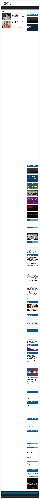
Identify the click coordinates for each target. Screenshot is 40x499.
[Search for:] (32, 11)
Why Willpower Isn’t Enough (17, 13)
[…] (24, 27)
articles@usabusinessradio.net (32, 222)
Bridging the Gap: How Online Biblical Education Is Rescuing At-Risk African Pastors (32, 361)
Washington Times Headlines (31, 402)
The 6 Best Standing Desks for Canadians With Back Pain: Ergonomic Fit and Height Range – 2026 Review (32, 281)
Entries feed (28, 464)
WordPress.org (28, 467)
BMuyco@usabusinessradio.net (30, 224)
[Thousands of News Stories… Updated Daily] (32, 350)
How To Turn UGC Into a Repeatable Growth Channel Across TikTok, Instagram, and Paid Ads (32, 270)
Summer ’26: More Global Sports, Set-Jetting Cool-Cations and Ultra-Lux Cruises (32, 427)
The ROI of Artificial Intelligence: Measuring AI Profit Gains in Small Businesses (31, 422)
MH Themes (12, 497)
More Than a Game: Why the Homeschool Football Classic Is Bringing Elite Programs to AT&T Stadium (32, 366)
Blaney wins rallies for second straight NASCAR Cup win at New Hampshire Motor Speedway (32, 410)
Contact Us (13, 8)
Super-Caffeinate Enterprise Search (31, 332)
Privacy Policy (18, 8)
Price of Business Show (30, 255)
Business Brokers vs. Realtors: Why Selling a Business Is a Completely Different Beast (31, 335)
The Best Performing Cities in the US (31, 379)
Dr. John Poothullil (19, 14)
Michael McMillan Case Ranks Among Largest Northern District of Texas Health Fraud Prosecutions (32, 434)
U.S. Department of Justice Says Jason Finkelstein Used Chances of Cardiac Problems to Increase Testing (32, 437)
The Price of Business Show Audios (6, 8)
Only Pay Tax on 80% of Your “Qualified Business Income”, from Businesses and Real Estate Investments (32, 386)
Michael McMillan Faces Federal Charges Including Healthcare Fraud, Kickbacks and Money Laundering (32, 440)
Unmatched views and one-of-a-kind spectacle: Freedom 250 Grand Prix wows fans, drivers (32, 413)
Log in (27, 463)
